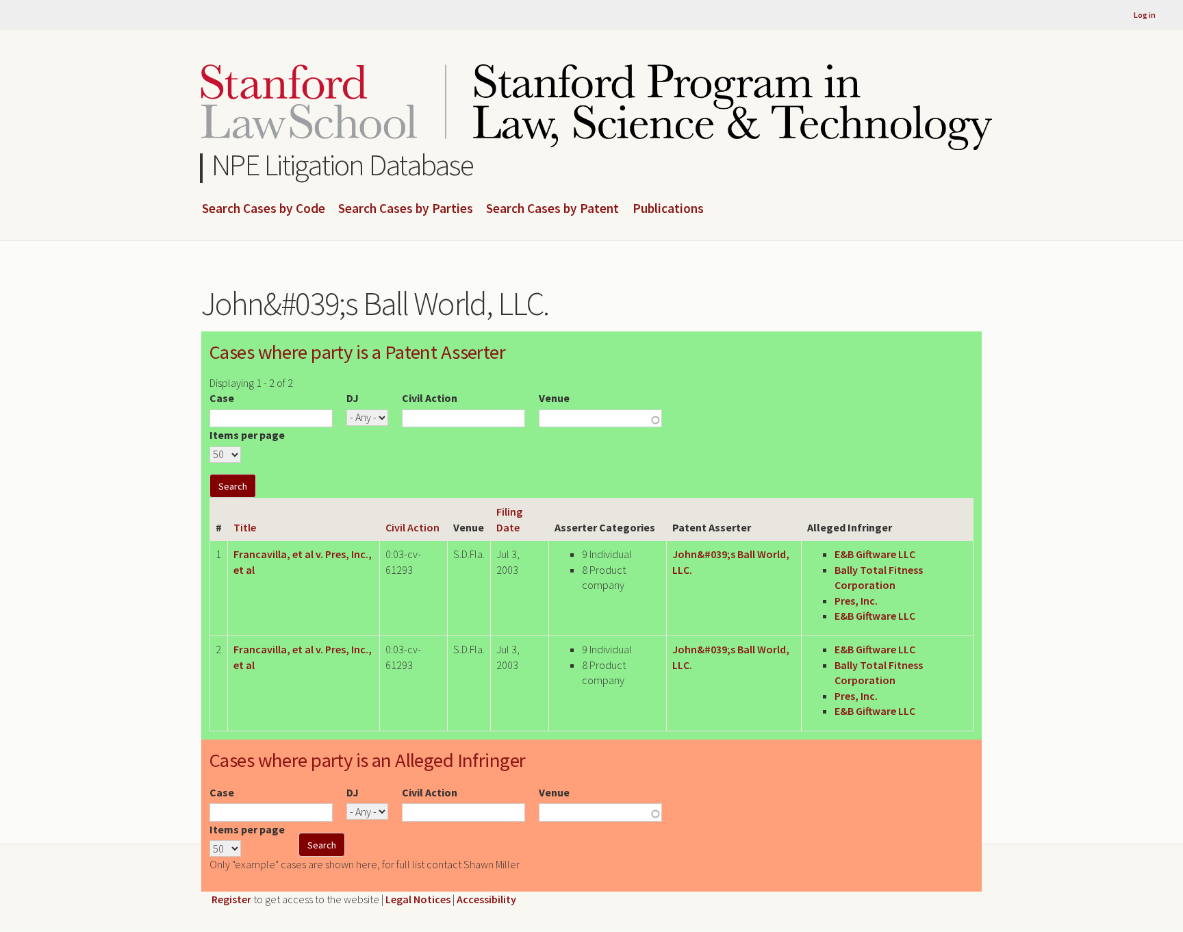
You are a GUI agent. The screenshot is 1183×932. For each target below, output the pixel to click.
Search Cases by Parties (405, 208)
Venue (554, 398)
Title (244, 527)
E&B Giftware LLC (875, 554)
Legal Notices (417, 899)
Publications (668, 208)
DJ (352, 398)
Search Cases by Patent (552, 208)
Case (221, 398)
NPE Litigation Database (343, 165)
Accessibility (486, 899)
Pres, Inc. (856, 600)
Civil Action (429, 398)
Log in (1145, 15)
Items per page (247, 435)
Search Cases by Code (263, 208)
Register (231, 899)
